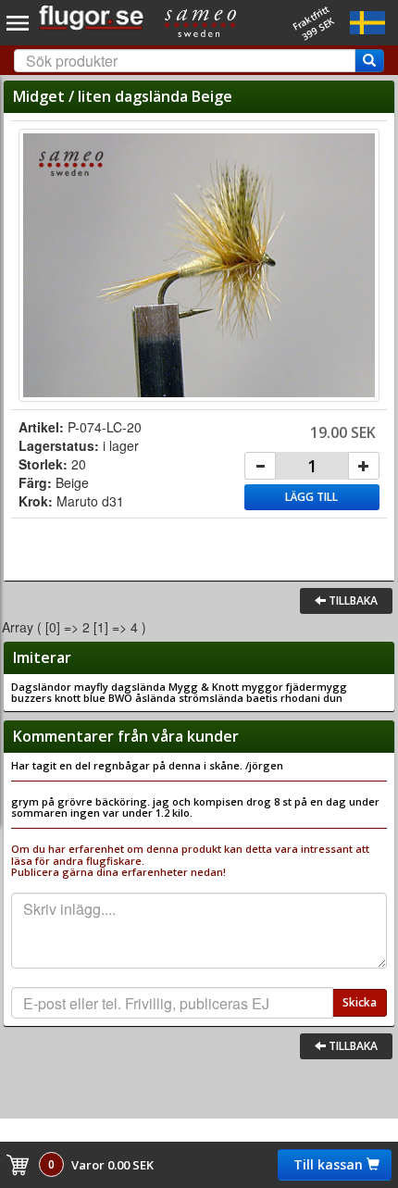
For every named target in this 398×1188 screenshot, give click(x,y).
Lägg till (311, 497)
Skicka (359, 1002)
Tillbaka (352, 600)
